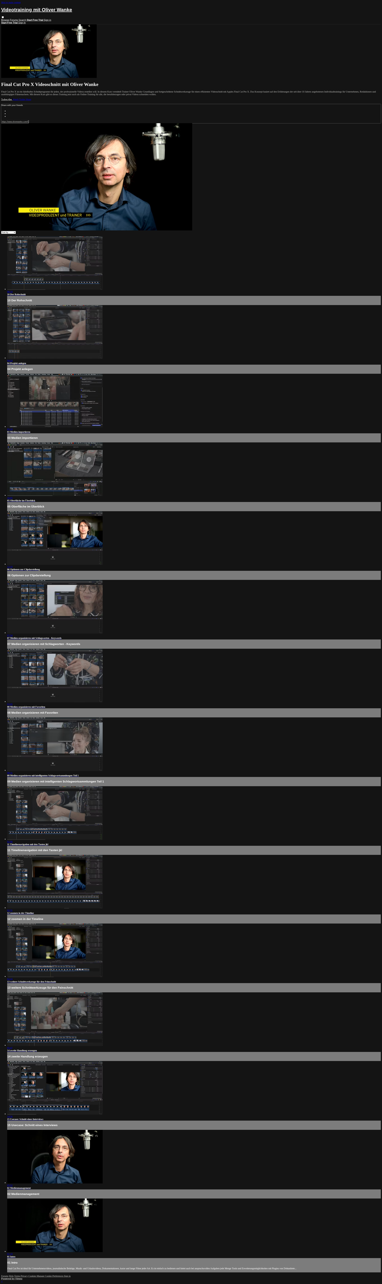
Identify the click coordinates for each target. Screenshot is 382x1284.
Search (23, 20)
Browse (5, 20)
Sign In (22, 22)
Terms (17, 1276)
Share (28, 99)
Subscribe (7, 99)
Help (11, 1276)
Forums (14, 20)
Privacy (24, 1276)
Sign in (47, 20)
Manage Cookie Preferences (50, 1276)
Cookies (32, 1276)
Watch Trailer (19, 99)
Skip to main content (11, 2)
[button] (3, 17)
